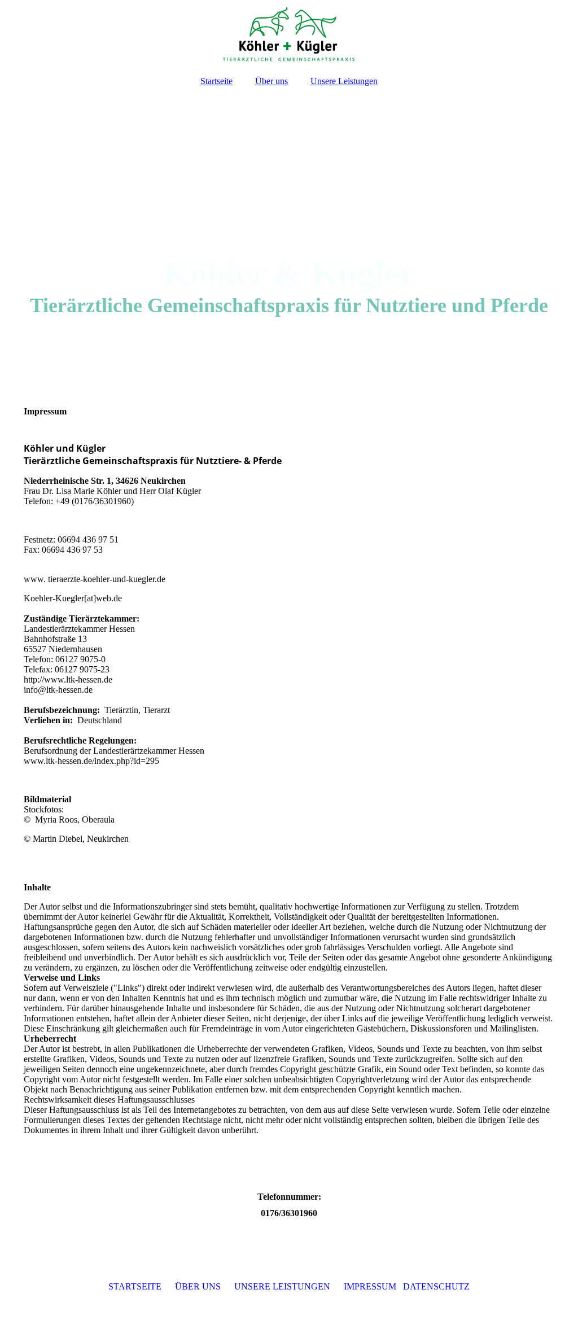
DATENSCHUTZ (436, 1286)
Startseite (216, 81)
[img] (289, 34)
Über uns (271, 81)
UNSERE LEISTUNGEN (282, 1286)
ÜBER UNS (198, 1286)
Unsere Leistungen (344, 81)
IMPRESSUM (370, 1286)
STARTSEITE (134, 1286)
